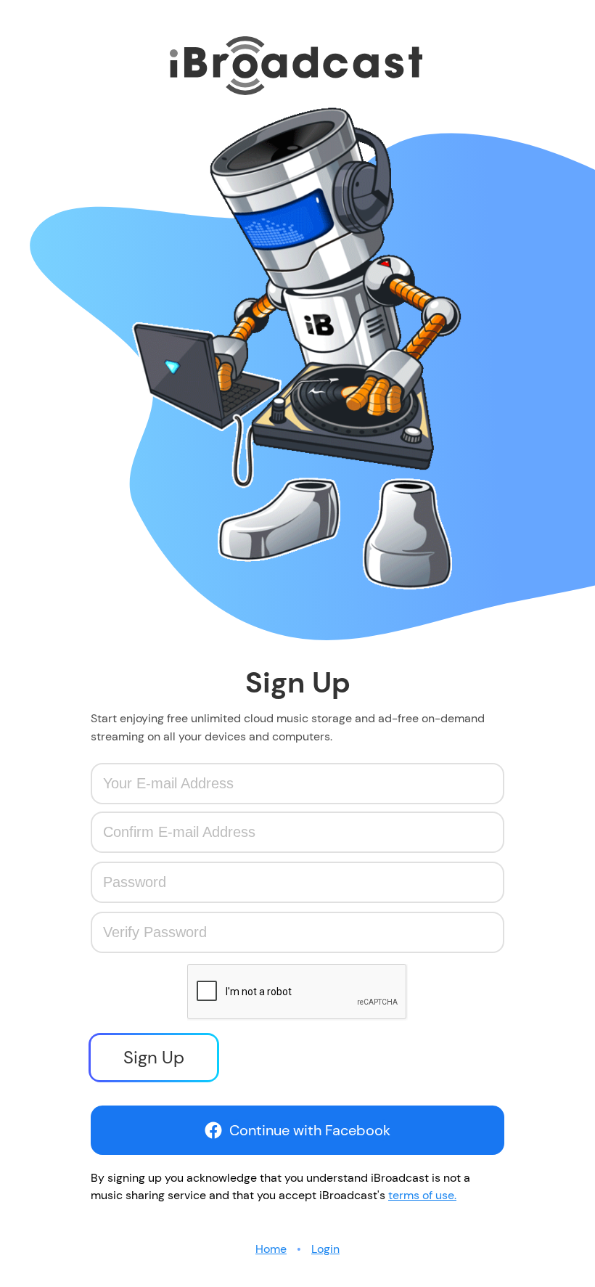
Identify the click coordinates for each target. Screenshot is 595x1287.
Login (325, 1249)
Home (271, 1249)
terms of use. (422, 1195)
